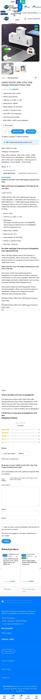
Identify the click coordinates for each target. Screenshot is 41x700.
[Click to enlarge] (5, 57)
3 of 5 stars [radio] (29, 478)
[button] (4, 43)
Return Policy (6, 669)
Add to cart (17, 131)
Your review (6, 485)
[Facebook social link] (7, 166)
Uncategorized (13, 78)
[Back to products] (35, 78)
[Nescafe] (11, 591)
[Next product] (38, 78)
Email (4, 518)
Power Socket (26, 162)
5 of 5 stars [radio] (17, 479)
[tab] (9, 173)
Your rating (4, 479)
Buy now (31, 131)
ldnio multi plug (11, 155)
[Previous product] (33, 78)
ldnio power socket (23, 155)
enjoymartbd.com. (8, 409)
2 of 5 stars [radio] (21, 478)
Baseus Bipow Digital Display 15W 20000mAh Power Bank (29, 562)
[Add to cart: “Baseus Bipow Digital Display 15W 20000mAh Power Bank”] (36, 556)
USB (4, 217)
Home (4, 78)
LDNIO (10, 213)
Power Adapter (15, 162)
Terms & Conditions (8, 661)
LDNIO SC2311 (31, 157)
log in (9, 633)
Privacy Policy (8, 651)
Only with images (9, 453)
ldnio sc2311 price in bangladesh (12, 160)
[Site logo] (6, 7)
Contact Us (5, 677)
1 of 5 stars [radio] (13, 478)
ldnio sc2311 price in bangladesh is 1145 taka (17, 186)
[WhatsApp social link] (10, 166)
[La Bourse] (29, 591)
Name (4, 509)
